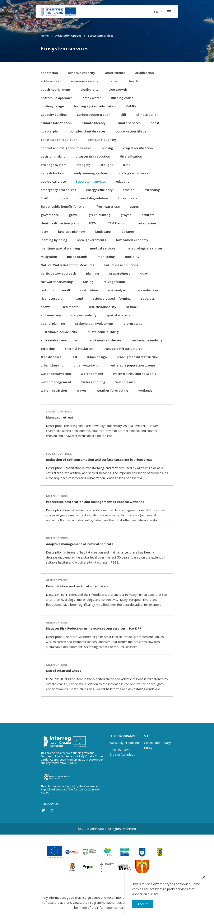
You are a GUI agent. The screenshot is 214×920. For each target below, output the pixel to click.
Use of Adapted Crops (63, 670)
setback (132, 307)
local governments (91, 240)
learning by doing (54, 240)
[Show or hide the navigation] (169, 12)
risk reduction (147, 290)
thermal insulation (79, 348)
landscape (103, 231)
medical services (102, 248)
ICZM (93, 223)
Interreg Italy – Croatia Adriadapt (122, 751)
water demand (92, 374)
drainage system (53, 165)
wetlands (145, 390)
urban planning (52, 365)
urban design (97, 357)
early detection (52, 173)
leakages (128, 231)
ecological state (53, 181)
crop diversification (138, 148)
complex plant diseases (88, 131)
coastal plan (50, 131)
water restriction (54, 390)
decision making (53, 156)
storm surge (133, 323)
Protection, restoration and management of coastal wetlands (95, 502)
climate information (56, 123)
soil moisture (51, 315)
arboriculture (115, 73)
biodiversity (89, 89)
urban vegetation (87, 365)
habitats (147, 215)
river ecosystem (53, 298)
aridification (144, 73)
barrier (114, 81)
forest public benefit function (63, 206)
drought (106, 165)
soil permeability (84, 315)
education (123, 181)
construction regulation (59, 139)
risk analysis (117, 290)
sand (79, 298)
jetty (44, 231)
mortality (132, 256)
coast (155, 123)
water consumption (56, 374)
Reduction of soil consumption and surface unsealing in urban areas (99, 459)
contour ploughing (102, 139)
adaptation (49, 73)
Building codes (122, 98)
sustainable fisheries (105, 340)
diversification (131, 156)
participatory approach (58, 273)
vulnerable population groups (132, 365)
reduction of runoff (55, 290)
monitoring (106, 256)
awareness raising (85, 81)
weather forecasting (112, 390)
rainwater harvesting (57, 282)
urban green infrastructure (137, 357)
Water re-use (125, 382)
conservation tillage (131, 131)
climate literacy (94, 123)
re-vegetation (114, 282)
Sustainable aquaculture (59, 332)
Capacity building (54, 114)
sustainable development (60, 340)
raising (88, 282)
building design (52, 106)
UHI (74, 357)
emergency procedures (58, 190)
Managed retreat (59, 417)
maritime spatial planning (60, 248)
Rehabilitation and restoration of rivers (77, 586)
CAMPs (131, 106)
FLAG (44, 198)
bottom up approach (57, 98)
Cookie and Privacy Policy (157, 745)
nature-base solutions (121, 265)
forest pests (127, 198)
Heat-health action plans (60, 223)
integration (147, 223)
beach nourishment (55, 89)
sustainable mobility (147, 340)
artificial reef (51, 81)
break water (92, 98)
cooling (107, 148)
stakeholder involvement (94, 323)
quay (144, 273)
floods (63, 198)
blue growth (117, 89)
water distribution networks (134, 374)
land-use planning (71, 231)
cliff (123, 114)
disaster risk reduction (93, 156)
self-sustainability (102, 307)
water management (56, 382)
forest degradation (93, 198)
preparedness (119, 273)
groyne (126, 215)
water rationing (93, 382)
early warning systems (91, 173)
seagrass (148, 298)
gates (134, 206)
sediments (70, 307)
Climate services (128, 123)
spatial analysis (118, 315)
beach (133, 81)
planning (92, 273)
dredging (83, 165)
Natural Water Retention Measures (67, 265)
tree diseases (51, 357)
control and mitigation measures (66, 148)
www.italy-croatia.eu (124, 743)
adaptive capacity (81, 73)
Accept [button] (142, 904)
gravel (74, 215)
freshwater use (108, 206)
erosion (128, 190)
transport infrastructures (122, 348)
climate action (147, 114)
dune (126, 165)
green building (100, 215)
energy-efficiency (99, 190)
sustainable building (103, 332)
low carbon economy (132, 240)
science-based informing (112, 298)
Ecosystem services (91, 181)
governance (50, 215)
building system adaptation (95, 106)
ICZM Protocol (117, 223)
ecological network (133, 173)
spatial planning (53, 323)
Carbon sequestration (94, 114)
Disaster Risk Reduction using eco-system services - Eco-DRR (93, 628)
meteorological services (144, 248)
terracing (48, 348)
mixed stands (77, 256)
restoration (89, 290)
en (156, 12)
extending (152, 190)
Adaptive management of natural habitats (79, 544)
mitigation (49, 256)
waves (82, 390)
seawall (46, 307)
